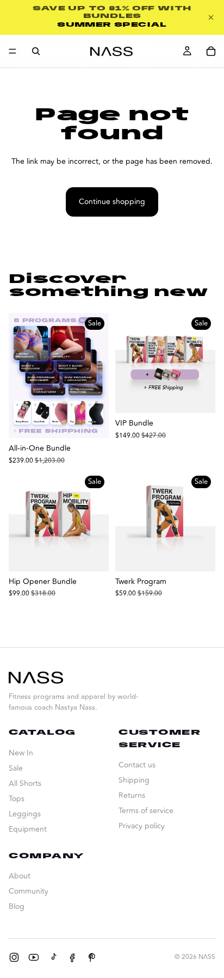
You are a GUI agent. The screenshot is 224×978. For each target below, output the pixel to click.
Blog (16, 906)
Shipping (134, 780)
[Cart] (211, 51)
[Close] (211, 17)
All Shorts (25, 783)
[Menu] (12, 51)
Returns (132, 795)
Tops (16, 798)
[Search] (36, 51)
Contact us (137, 765)
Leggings (25, 814)
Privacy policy (142, 826)
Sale (16, 768)
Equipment (28, 829)
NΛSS (206, 957)
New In (21, 753)
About (19, 876)
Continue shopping (112, 201)
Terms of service (146, 810)
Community (28, 891)
